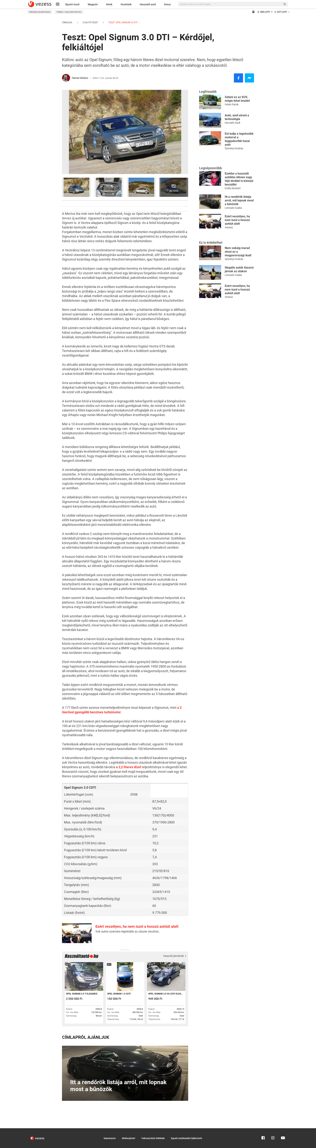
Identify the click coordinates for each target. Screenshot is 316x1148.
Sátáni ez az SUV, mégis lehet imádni (237, 98)
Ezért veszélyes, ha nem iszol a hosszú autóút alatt (136, 926)
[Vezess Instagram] (272, 1130)
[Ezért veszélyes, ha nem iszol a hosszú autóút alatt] (210, 221)
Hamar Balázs (80, 77)
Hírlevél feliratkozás (39, 12)
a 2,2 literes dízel (128, 767)
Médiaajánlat (128, 1138)
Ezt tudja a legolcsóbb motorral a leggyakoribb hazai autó (239, 139)
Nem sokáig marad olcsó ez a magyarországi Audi (238, 251)
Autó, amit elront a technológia (237, 117)
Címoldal (67, 22)
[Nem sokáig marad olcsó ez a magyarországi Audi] (210, 252)
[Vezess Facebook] (263, 1130)
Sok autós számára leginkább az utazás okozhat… (127, 931)
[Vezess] (39, 4)
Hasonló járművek (173, 955)
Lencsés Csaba (233, 207)
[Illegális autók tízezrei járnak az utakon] (210, 272)
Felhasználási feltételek (153, 1138)
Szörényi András (234, 148)
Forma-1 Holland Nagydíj (69, 12)
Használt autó (148, 4)
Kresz (167, 4)
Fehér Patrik (231, 104)
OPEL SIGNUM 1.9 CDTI (119, 993)
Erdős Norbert (233, 188)
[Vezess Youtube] (282, 1130)
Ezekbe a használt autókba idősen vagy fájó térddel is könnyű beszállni (239, 179)
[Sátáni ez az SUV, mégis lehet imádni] (210, 102)
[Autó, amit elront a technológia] (210, 120)
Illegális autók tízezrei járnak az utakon (239, 269)
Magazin (93, 4)
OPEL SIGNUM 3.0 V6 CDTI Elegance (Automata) (166, 993)
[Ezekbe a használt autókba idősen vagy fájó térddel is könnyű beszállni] (210, 178)
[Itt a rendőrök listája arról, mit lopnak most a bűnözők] (210, 201)
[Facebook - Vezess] (238, 78)
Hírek (109, 4)
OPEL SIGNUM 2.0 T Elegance (81, 993)
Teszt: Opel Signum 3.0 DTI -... (124, 22)
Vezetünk (126, 4)
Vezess (229, 227)
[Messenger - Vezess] (249, 78)
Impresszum (110, 1138)
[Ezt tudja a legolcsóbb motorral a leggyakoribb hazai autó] (210, 138)
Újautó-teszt (72, 4)
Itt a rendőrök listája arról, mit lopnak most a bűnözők (239, 200)
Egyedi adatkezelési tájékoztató (186, 1138)
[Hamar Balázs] (66, 78)
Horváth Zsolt (232, 122)
